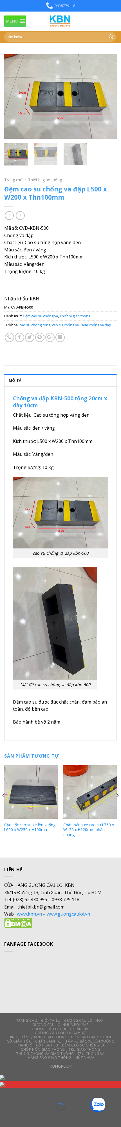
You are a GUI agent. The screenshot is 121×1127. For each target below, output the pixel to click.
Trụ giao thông (84, 1049)
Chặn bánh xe (48, 1041)
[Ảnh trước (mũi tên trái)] (5, 1117)
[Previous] (13, 96)
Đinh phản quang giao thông (38, 1037)
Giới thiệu (50, 1020)
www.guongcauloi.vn (68, 914)
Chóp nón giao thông (43, 1049)
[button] (12, 21)
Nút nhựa (85, 1057)
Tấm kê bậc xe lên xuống (90, 1041)
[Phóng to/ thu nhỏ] (22, 1093)
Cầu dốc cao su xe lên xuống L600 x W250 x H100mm (29, 827)
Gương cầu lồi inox (83, 1020)
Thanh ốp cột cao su (37, 1045)
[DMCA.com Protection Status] (18, 922)
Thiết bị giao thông (45, 179)
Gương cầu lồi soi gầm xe (60, 1032)
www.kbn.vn (29, 914)
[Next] (107, 96)
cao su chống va (65, 324)
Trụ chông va (91, 1053)
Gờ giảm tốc (19, 1041)
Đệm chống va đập (95, 324)
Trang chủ (13, 179)
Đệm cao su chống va (40, 315)
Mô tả (15, 380)
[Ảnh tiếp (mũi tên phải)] (22, 1117)
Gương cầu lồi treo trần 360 (60, 1028)
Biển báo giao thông (92, 1037)
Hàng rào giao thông (49, 1057)
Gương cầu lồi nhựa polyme (60, 1024)
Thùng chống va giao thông (45, 1053)
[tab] (60, 380)
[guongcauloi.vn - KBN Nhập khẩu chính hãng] (60, 21)
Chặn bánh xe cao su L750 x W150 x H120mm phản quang (88, 829)
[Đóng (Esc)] (5, 1093)
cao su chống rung (34, 324)
